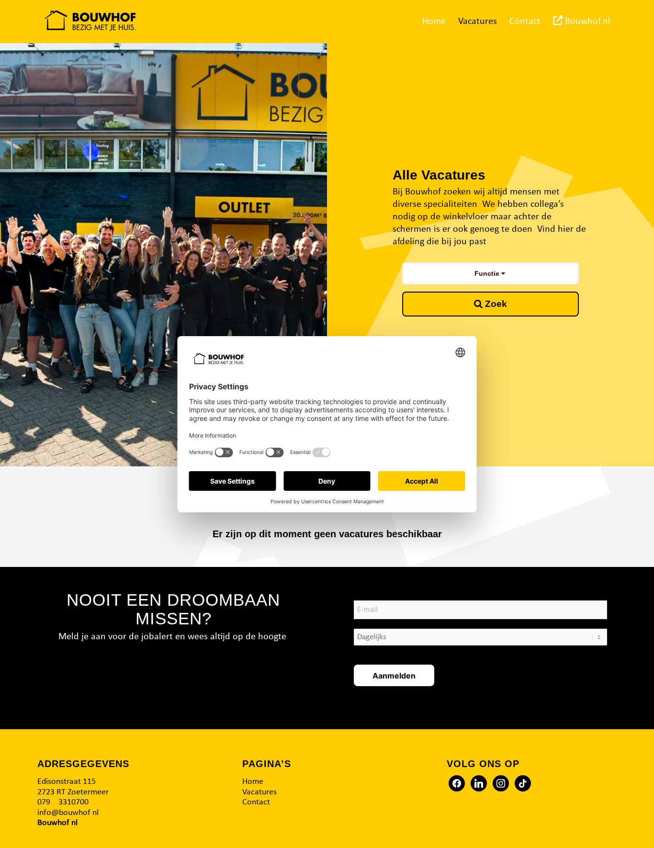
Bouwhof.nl (57, 822)
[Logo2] (90, 21)
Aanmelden (394, 675)
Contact (256, 802)
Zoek (495, 304)
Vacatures (259, 792)
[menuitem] (434, 21)
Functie (487, 273)
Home (252, 781)
